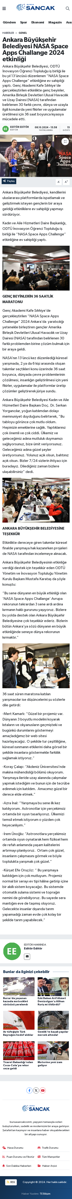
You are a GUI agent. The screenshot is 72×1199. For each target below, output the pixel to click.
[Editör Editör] (12, 951)
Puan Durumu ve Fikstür (20, 1156)
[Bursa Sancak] (35, 9)
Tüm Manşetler (51, 1156)
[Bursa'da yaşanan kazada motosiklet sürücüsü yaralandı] (19, 986)
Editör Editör (33, 948)
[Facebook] (29, 1090)
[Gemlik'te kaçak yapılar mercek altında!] (53, 1020)
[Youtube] (43, 1090)
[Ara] (68, 9)
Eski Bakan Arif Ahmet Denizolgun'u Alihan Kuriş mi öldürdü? (52, 1001)
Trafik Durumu (50, 1147)
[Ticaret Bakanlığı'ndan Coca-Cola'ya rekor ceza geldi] (19, 1050)
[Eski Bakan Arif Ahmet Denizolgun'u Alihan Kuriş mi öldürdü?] (53, 986)
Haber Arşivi (49, 1166)
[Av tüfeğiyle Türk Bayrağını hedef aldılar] (19, 1020)
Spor (23, 22)
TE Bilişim (45, 1193)
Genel (23, 33)
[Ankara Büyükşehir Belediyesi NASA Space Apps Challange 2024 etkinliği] (36, 156)
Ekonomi (37, 22)
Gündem (9, 22)
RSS (12, 1182)
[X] (36, 1090)
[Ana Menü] (4, 9)
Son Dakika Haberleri (18, 1166)
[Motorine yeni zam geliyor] (53, 1050)
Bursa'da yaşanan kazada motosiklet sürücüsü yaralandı (15, 1001)
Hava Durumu (15, 1147)
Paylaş (11, 181)
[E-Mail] (27, 957)
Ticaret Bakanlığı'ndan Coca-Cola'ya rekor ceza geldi (18, 1065)
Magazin (55, 22)
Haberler (8, 33)
